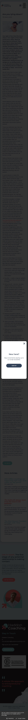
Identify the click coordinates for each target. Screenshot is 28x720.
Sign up (14, 365)
